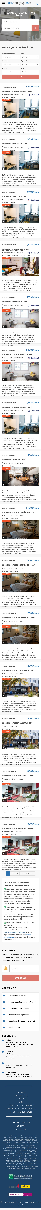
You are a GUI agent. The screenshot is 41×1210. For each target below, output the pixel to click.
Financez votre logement (19, 1015)
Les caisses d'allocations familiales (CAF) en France (20, 1165)
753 (27, 873)
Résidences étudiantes (28, 1168)
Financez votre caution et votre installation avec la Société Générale (19, 1075)
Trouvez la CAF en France (19, 996)
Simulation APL (14, 1027)
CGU (21, 1102)
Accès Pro (21, 1129)
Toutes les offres (21, 1122)
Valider (20, 77)
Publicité (21, 1099)
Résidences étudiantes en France (22, 1002)
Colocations (27, 1160)
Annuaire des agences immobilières (22, 1161)
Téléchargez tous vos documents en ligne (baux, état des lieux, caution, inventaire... (19, 1056)
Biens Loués (16, 1168)
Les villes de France (17, 1160)
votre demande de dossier (14, 932)
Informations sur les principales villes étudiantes (21, 1162)
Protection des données (21, 1105)
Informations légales (21, 1112)
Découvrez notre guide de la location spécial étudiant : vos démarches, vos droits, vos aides (19, 1045)
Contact (21, 1126)
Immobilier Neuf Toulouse (14, 1158)
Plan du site (21, 1095)
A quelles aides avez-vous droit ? (22, 1021)
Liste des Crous (27, 1158)
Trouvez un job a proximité (19, 1008)
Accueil (21, 1092)
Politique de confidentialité (21, 1108)
